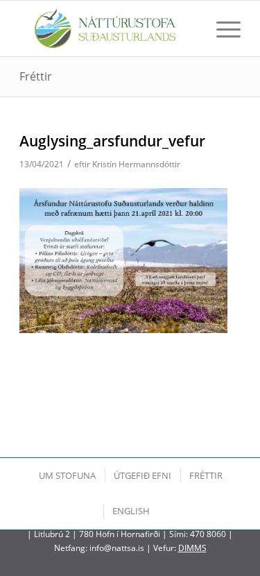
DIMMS (192, 548)
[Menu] (221, 28)
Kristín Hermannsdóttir (136, 164)
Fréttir (35, 76)
